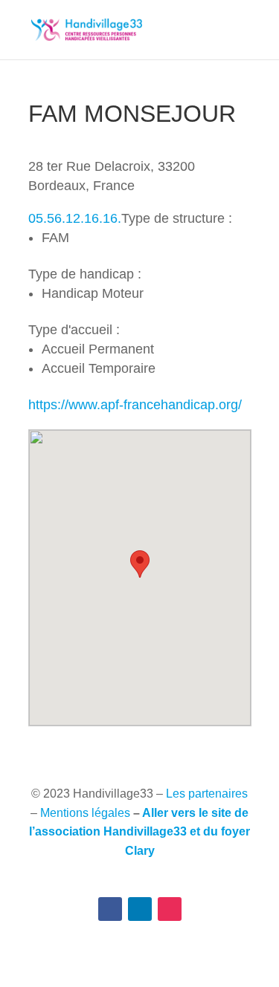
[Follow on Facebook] (110, 909)
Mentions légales (85, 813)
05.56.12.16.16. (74, 218)
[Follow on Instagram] (170, 909)
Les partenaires (207, 793)
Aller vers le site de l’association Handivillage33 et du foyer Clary (139, 832)
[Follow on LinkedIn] (140, 909)
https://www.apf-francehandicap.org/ (135, 404)
